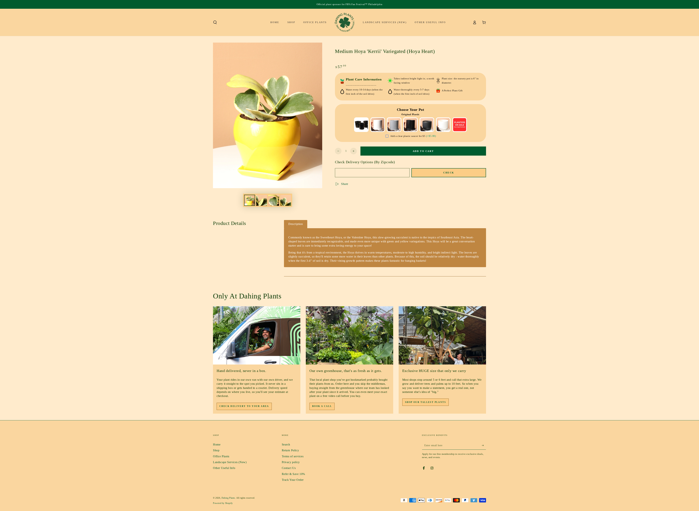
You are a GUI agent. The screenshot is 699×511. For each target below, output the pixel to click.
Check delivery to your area (244, 406)
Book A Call (322, 406)
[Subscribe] (484, 445)
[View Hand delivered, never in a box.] (256, 335)
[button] (215, 22)
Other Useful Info (224, 468)
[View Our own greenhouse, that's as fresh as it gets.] (349, 335)
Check (448, 172)
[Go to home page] (344, 22)
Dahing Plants (228, 498)
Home (216, 444)
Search (286, 444)
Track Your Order (293, 479)
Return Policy (290, 450)
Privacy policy (291, 462)
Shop (216, 450)
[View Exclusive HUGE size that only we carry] (442, 335)
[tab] (295, 224)
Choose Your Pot (410, 109)
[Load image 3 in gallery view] (273, 200)
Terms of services (293, 456)
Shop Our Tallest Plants (425, 402)
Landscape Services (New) (229, 462)
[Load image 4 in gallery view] (285, 200)
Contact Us (289, 468)
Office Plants (221, 456)
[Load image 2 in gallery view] (261, 200)
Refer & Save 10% (293, 474)
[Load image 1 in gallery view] (249, 200)
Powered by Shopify (223, 503)
